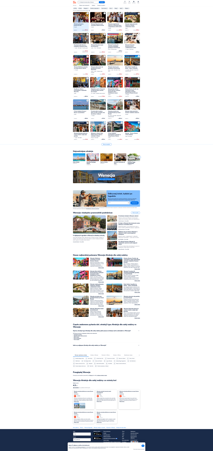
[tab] (81, 355)
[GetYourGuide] (74, 2)
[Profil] (138, 1)
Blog (123, 436)
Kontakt (104, 433)
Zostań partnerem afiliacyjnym (134, 437)
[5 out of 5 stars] (84, 394)
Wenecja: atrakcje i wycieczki (99, 427)
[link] (81, 22)
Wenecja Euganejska (88, 427)
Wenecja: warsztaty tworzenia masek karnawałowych (104, 392)
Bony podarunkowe (125, 440)
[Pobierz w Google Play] (97, 433)
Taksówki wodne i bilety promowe (80, 335)
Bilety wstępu (76, 337)
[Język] (134, 1)
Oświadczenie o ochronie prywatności (92, 208)
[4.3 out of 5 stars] (76, 387)
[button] (81, 22)
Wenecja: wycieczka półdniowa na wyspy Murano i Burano (83, 392)
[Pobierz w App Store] (97, 438)
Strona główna (76, 427)
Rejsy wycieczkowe (77, 338)
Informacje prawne (106, 434)
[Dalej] (139, 157)
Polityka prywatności (106, 436)
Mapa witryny (105, 443)
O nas (123, 433)
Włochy (81, 427)
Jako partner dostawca (134, 433)
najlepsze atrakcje (100, 375)
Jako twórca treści (134, 434)
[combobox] (88, 2)
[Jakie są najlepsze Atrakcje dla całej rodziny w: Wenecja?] (139, 345)
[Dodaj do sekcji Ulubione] (87, 13)
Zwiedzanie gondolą (78, 334)
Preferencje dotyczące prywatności (109, 438)
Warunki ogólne (106, 440)
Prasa (123, 438)
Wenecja (91, 375)
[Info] (89, 11)
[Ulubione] (125, 1)
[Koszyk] (129, 1)
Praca (123, 434)
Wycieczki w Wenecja (110, 427)
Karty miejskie (76, 339)
